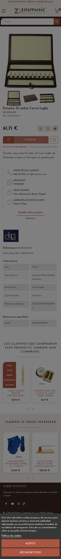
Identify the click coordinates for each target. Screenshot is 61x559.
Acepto (30, 543)
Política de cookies (11, 536)
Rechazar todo (30, 552)
